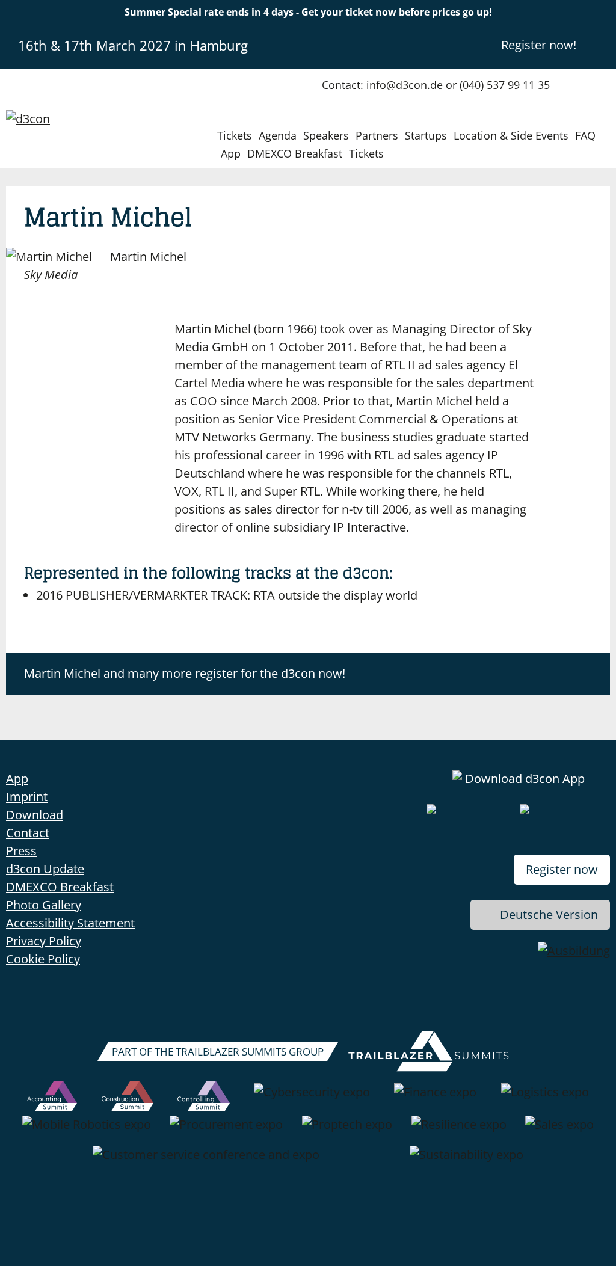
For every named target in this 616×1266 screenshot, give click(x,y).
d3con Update (45, 869)
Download (34, 815)
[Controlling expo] (203, 1098)
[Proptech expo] (347, 1131)
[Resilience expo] (459, 1131)
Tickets (234, 135)
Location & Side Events (511, 135)
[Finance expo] (435, 1098)
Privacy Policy (43, 941)
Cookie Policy (43, 959)
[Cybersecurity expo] (312, 1098)
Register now (562, 869)
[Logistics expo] (545, 1098)
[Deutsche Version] (600, 44)
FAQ (585, 135)
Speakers (326, 135)
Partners (377, 135)
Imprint (27, 796)
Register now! (538, 45)
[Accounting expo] (52, 1098)
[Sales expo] (559, 1131)
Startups (426, 135)
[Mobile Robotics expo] (86, 1131)
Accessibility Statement (70, 923)
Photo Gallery (43, 905)
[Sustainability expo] (466, 1161)
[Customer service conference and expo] (206, 1161)
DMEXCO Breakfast (294, 153)
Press (21, 851)
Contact (27, 833)
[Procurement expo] (226, 1131)
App (231, 153)
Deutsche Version (549, 914)
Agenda (278, 135)
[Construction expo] (127, 1098)
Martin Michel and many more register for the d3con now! (184, 673)
